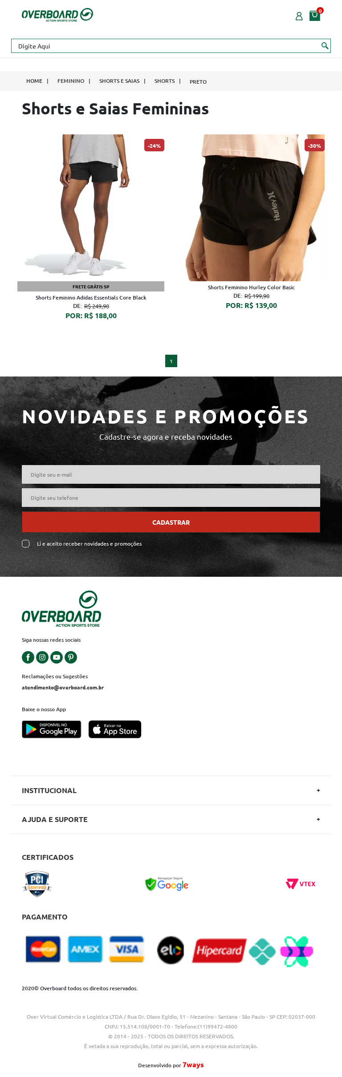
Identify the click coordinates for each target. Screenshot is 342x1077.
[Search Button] (325, 45)
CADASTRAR (171, 522)
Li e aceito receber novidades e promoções (89, 543)
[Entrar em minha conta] (299, 15)
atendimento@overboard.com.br (63, 687)
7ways (193, 1064)
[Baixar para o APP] (55, 730)
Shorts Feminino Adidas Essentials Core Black (91, 297)
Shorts (165, 81)
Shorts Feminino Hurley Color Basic (251, 287)
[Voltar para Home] (57, 13)
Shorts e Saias (119, 81)
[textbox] (171, 46)
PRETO (198, 81)
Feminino (70, 81)
